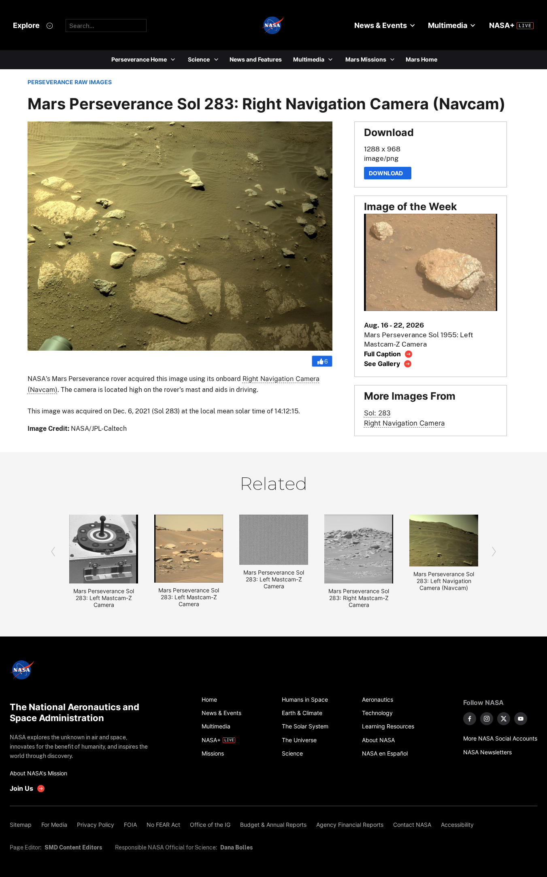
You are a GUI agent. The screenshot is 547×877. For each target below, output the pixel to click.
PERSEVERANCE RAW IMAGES (70, 82)
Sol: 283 (377, 413)
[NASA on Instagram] (486, 718)
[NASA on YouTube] (520, 718)
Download (388, 173)
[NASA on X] (503, 718)
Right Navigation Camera (404, 423)
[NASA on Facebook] (469, 718)
